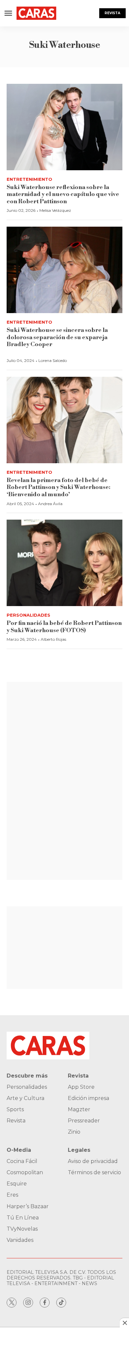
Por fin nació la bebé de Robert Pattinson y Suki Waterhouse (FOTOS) (64, 626)
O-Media (19, 1150)
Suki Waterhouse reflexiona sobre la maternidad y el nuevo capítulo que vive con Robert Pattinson (63, 194)
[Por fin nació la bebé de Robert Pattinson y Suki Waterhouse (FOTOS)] (64, 563)
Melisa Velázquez (55, 210)
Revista (112, 13)
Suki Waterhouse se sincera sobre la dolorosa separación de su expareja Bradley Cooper (57, 337)
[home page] (36, 13)
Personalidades (28, 615)
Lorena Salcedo (52, 360)
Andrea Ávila (50, 503)
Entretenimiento (29, 179)
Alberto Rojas (53, 639)
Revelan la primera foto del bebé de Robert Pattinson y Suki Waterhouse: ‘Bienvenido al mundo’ (58, 487)
